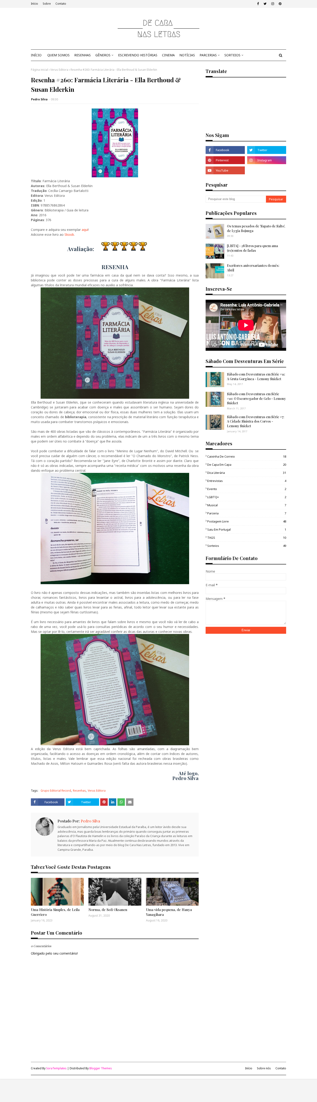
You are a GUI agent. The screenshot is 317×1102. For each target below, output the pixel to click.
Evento (246, 489)
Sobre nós (264, 1068)
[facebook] (258, 3)
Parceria (246, 513)
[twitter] (265, 3)
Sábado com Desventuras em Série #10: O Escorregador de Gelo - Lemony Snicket (256, 398)
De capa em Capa (246, 464)
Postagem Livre (246, 521)
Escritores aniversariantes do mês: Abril (253, 267)
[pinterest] (280, 3)
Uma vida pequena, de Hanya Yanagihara (169, 912)
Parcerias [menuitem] (208, 55)
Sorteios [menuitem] (232, 55)
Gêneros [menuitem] (102, 55)
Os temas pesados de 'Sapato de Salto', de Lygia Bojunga (256, 228)
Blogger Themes (100, 1068)
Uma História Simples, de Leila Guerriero (55, 912)
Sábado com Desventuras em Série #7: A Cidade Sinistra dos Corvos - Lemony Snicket (255, 421)
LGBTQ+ (246, 497)
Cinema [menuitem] (168, 55)
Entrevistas (246, 481)
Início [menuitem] (36, 55)
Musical (246, 505)
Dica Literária (246, 473)
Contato (60, 4)
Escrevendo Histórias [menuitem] (137, 55)
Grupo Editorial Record (56, 791)
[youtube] (225, 170)
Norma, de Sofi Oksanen (107, 909)
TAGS (246, 537)
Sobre (47, 4)
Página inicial (39, 70)
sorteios (246, 546)
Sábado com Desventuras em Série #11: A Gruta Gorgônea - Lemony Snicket (256, 376)
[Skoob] (266, 170)
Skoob (69, 234)
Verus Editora (59, 70)
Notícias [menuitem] (187, 55)
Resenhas (79, 791)
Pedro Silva (39, 99)
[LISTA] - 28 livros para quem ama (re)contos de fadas (252, 248)
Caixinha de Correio (246, 456)
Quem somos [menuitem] (58, 55)
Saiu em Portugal (246, 529)
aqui (85, 229)
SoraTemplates (56, 1068)
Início (34, 4)
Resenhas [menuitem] (82, 55)
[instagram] (272, 3)
